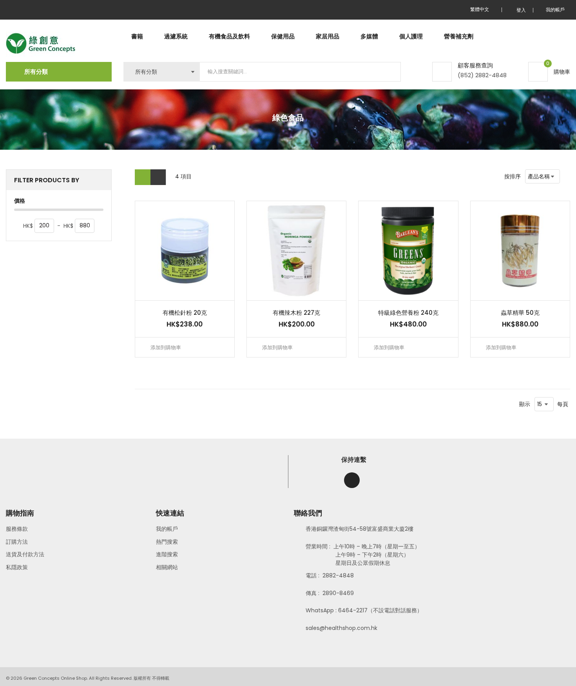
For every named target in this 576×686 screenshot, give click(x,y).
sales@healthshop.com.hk (341, 628)
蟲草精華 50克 (520, 313)
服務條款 (17, 529)
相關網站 (167, 567)
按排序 (512, 176)
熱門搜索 (167, 542)
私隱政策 (17, 567)
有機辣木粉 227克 (296, 313)
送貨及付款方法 (25, 554)
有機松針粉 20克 (185, 313)
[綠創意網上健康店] (40, 43)
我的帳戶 (167, 529)
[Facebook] (352, 480)
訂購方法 (17, 542)
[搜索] (388, 72)
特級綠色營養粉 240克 (408, 313)
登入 (521, 10)
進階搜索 (167, 554)
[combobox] (300, 72)
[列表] (158, 177)
